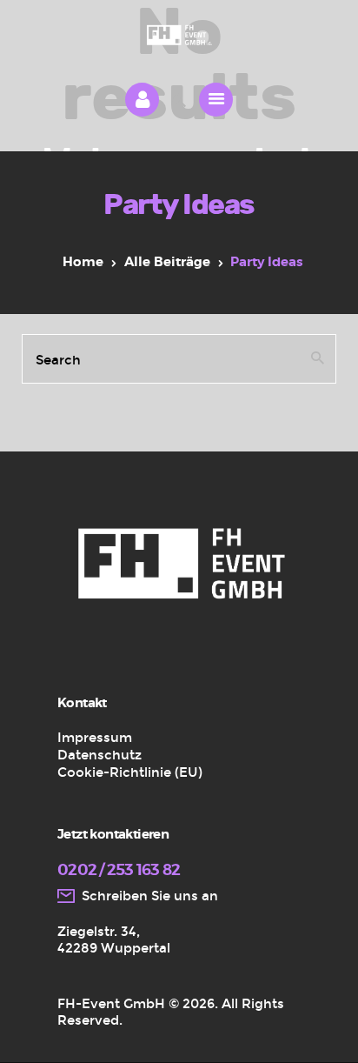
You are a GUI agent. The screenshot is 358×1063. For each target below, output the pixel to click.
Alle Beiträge (167, 262)
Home (83, 262)
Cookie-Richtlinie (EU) (129, 772)
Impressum (94, 737)
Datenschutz (99, 755)
